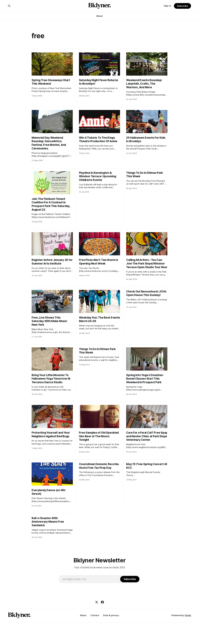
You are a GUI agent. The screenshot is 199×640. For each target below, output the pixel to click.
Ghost (188, 615)
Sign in (167, 5)
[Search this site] (9, 5)
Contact (94, 615)
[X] (96, 602)
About (99, 16)
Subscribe (182, 6)
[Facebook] (102, 602)
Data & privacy (111, 615)
